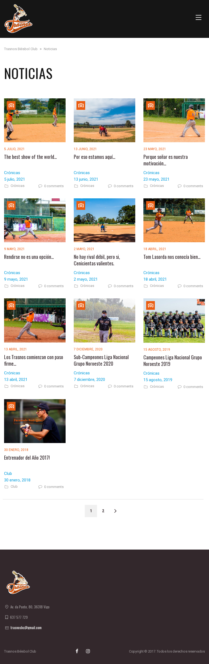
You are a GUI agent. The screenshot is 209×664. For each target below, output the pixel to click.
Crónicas (17, 186)
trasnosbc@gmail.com (26, 627)
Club (14, 487)
